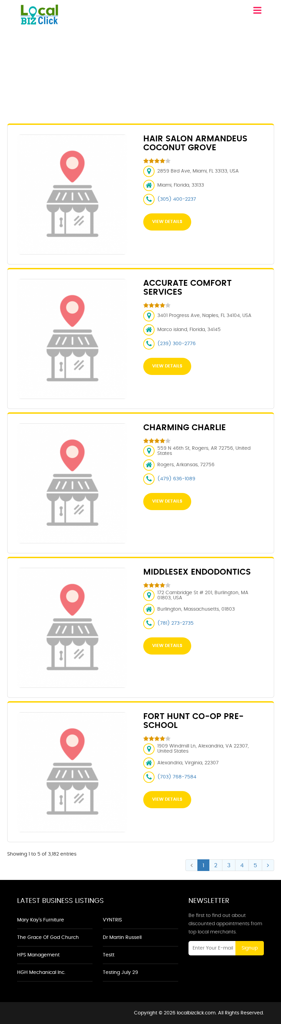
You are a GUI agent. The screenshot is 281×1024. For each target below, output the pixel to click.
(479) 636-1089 (176, 478)
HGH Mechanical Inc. (41, 972)
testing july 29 (120, 972)
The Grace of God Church (48, 937)
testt (108, 955)
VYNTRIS (112, 920)
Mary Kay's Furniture (40, 920)
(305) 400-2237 (176, 199)
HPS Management (38, 955)
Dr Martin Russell (122, 937)
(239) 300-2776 (176, 343)
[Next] (268, 865)
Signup (250, 948)
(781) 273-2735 (175, 623)
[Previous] (191, 865)
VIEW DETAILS (167, 222)
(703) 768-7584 (176, 777)
